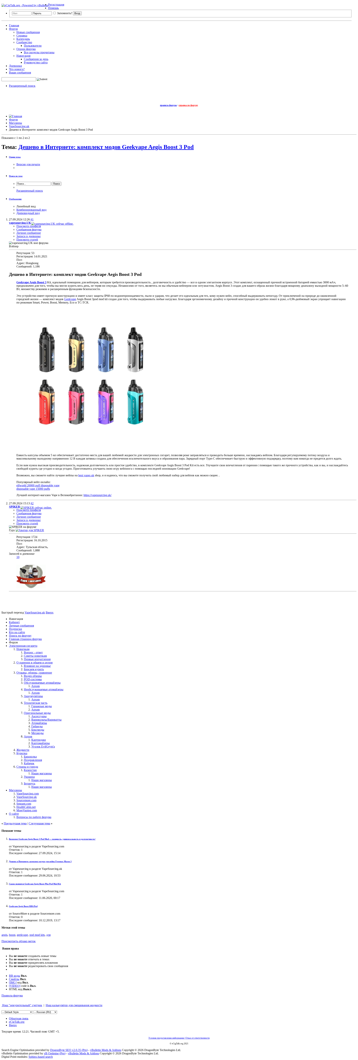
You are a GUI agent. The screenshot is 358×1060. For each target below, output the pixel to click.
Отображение (15, 199)
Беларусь (29, 783)
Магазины (15, 790)
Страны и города (27, 766)
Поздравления (33, 760)
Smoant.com (23, 803)
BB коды (14, 975)
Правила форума (12, 995)
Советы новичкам (35, 655)
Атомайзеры (39, 723)
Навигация (23, 55)
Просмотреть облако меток (18, 941)
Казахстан (30, 770)
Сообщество (24, 42)
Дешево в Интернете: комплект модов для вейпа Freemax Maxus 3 (40, 861)
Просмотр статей (27, 239)
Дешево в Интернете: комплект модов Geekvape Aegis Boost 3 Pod (106, 147)
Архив (35, 686)
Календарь (23, 39)
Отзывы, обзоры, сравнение (34, 672)
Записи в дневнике (28, 236)
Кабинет (14, 622)
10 (17, 557)
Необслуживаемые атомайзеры (43, 689)
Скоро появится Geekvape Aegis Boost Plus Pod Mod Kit (35, 884)
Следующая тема (39, 823)
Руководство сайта (36, 62)
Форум (13, 28)
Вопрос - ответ (33, 652)
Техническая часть (35, 702)
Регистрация (56, 4)
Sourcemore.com (26, 800)
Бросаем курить (34, 669)
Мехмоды (37, 733)
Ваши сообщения (20, 72)
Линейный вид (26, 206)
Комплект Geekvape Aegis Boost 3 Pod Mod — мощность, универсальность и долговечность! (52, 839)
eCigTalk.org (16, 1021)
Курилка (21, 753)
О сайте (14, 813)
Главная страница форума (25, 639)
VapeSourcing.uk (26, 796)
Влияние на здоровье (37, 665)
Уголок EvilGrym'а (43, 746)
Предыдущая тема (15, 823)
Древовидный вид (28, 213)
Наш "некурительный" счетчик (21, 1005)
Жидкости (22, 749)
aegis (4, 934)
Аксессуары (39, 716)
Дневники (15, 65)
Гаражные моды (41, 706)
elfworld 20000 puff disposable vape (37, 485)
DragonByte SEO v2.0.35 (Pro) (69, 1050)
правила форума (168, 105)
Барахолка (30, 756)
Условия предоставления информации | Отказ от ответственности (179, 1038)
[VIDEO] (14, 985)
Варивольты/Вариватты (46, 719)
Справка (21, 35)
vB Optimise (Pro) (54, 1053)
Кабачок (29, 763)
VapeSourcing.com (27, 793)
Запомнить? (64, 13)
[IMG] (13, 982)
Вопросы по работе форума (33, 817)
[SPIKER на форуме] (30, 530)
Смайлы (14, 979)
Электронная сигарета (23, 645)
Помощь (53, 8)
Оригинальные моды (37, 713)
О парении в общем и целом (34, 662)
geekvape (22, 934)
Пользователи (33, 45)
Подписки (15, 629)
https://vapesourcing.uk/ (98, 495)
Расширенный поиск (22, 85)
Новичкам (22, 649)
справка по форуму (188, 105)
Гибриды (37, 726)
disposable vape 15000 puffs (33, 488)
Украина (29, 776)
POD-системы (33, 679)
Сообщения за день (36, 59)
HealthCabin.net (26, 807)
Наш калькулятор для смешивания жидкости (74, 1005)
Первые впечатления (37, 659)
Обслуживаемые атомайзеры (42, 682)
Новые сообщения (28, 32)
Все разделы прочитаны (39, 52)
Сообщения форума (28, 229)
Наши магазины (41, 773)
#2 (32, 503)
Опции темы (15, 157)
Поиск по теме (16, 176)
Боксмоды (37, 729)
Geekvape (70, 299)
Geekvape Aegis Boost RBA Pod (23, 906)
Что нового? (17, 69)
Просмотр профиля (28, 226)
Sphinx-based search (41, 1056)
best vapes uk (86, 475)
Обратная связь (18, 1018)
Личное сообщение (28, 232)
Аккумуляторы (33, 696)
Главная (14, 25)
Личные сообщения (21, 625)
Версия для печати (28, 164)
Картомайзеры (40, 743)
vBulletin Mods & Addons (105, 1050)
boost (12, 934)
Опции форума (26, 49)
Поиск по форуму (20, 635)
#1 (32, 219)
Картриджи (38, 739)
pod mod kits (37, 934)
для (48, 934)
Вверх (50, 612)
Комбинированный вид (31, 209)
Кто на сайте (17, 632)
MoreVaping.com (26, 810)
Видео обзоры (33, 676)
